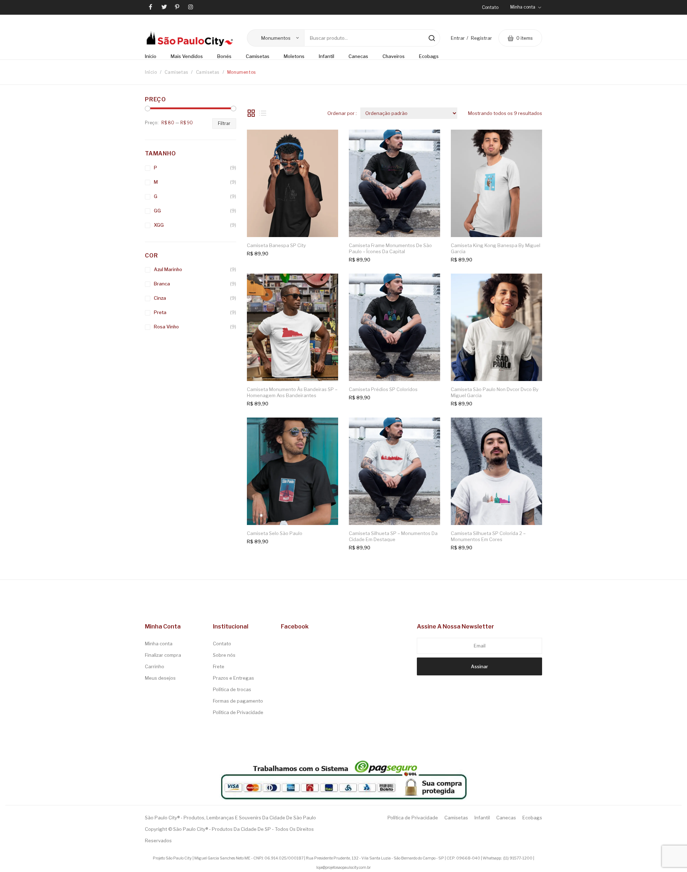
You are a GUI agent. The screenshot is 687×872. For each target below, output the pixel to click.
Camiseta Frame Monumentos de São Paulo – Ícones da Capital (390, 248)
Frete (218, 666)
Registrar (481, 38)
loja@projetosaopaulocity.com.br (343, 867)
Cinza (160, 298)
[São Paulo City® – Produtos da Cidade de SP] (189, 38)
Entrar (458, 38)
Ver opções (326, 142)
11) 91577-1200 (518, 858)
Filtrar (224, 123)
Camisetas (176, 72)
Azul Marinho (168, 269)
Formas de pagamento (238, 701)
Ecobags (532, 817)
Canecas (506, 817)
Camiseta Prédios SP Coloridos (383, 389)
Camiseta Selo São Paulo (274, 533)
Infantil (482, 817)
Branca (162, 283)
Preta (160, 312)
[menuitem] (154, 56)
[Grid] (251, 113)
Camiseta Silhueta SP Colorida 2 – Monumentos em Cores (488, 536)
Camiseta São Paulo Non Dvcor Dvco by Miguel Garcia (495, 392)
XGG (159, 225)
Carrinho (154, 666)
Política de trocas (232, 689)
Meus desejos (160, 678)
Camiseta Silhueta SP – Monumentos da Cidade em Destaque (393, 536)
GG (157, 210)
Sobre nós (224, 655)
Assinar (479, 666)
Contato (490, 7)
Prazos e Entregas (233, 678)
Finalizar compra (163, 655)
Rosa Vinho (166, 326)
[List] (262, 113)
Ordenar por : (342, 113)
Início (151, 72)
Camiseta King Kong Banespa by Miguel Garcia (495, 248)
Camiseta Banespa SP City (276, 245)
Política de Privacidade (238, 712)
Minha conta (158, 643)
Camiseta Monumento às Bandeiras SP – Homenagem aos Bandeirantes (292, 392)
